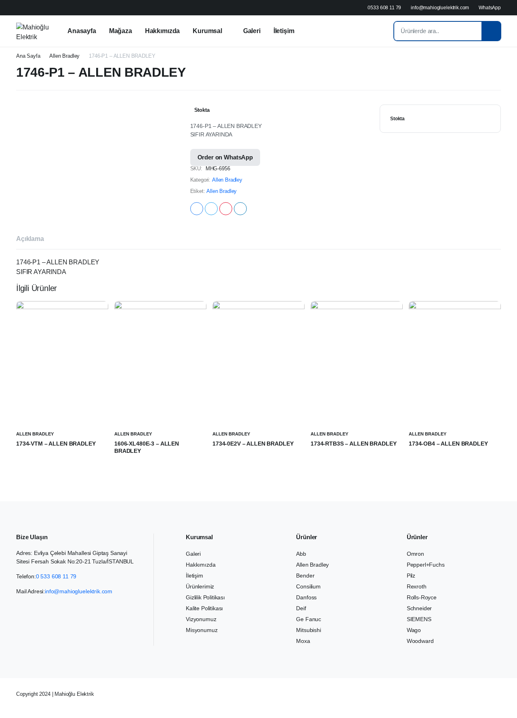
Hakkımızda (162, 30)
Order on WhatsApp (225, 157)
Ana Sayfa (28, 56)
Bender (305, 575)
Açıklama (30, 238)
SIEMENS (419, 619)
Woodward (420, 641)
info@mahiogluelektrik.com (440, 7)
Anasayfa (81, 30)
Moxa (303, 641)
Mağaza (120, 30)
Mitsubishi (308, 630)
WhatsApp (490, 7)
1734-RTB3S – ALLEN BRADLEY (353, 443)
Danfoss (306, 597)
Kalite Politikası (204, 608)
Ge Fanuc (308, 619)
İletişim (283, 30)
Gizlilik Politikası (205, 597)
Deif (301, 608)
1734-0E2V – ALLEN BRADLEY (253, 443)
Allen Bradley (64, 56)
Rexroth (417, 586)
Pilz (411, 575)
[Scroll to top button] (499, 700)
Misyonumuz (201, 630)
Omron (415, 554)
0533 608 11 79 (384, 7)
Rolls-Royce (422, 597)
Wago (414, 630)
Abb (301, 554)
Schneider (419, 608)
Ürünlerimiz (200, 586)
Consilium (308, 586)
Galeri (252, 30)
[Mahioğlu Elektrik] (32, 31)
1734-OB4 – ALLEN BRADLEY (448, 443)
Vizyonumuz (201, 619)
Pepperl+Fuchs (426, 564)
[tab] (30, 240)
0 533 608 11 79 (56, 576)
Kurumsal (207, 30)
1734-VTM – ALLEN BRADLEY (56, 443)
